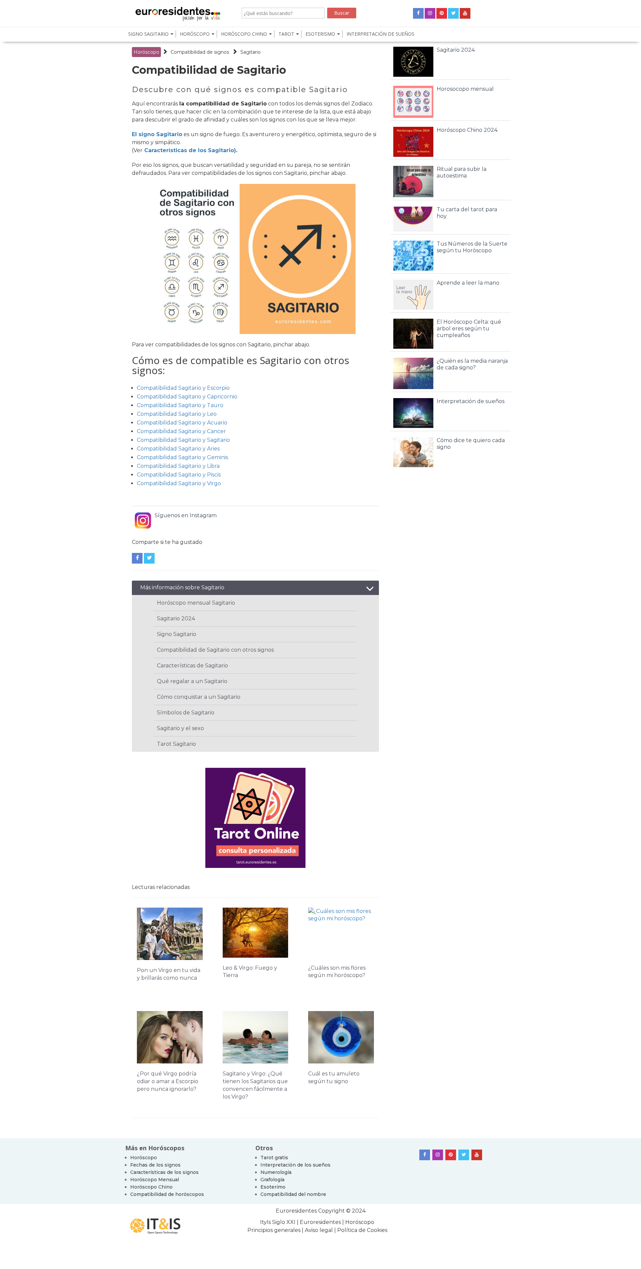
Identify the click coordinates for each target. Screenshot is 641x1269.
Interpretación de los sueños (295, 1165)
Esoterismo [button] (320, 34)
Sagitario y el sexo (180, 728)
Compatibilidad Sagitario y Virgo (179, 483)
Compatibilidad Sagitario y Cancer (181, 431)
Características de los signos (164, 1172)
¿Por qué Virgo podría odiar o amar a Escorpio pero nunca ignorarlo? (167, 1081)
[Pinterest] (441, 13)
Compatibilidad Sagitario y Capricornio (187, 396)
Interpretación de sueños (380, 34)
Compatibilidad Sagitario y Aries (178, 448)
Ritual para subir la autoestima (461, 172)
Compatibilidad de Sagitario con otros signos (215, 650)
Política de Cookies (362, 1230)
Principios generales (274, 1230)
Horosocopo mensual (465, 89)
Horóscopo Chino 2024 (467, 130)
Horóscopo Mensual (154, 1180)
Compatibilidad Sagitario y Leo (177, 414)
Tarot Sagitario (176, 744)
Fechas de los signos (155, 1165)
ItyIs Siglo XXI (277, 1222)
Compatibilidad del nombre (293, 1194)
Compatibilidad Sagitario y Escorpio (183, 388)
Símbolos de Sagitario (185, 712)
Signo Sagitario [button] (148, 34)
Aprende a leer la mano (468, 283)
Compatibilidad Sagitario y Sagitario (183, 440)
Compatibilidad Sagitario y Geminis (182, 457)
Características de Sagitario (192, 665)
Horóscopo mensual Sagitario (196, 603)
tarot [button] (286, 34)
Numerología (275, 1172)
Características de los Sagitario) (190, 150)
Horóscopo (146, 52)
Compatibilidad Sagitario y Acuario (182, 422)
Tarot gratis (274, 1158)
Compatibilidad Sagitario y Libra (178, 466)
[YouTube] (465, 13)
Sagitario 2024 (176, 618)
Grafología (272, 1180)
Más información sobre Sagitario (182, 587)
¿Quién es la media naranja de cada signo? (472, 364)
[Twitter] (453, 13)
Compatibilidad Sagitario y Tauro (180, 405)
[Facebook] (418, 13)
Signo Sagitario (176, 634)
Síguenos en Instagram (186, 515)
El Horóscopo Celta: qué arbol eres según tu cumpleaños (469, 328)
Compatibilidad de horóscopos (167, 1194)
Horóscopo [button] (195, 34)
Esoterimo (272, 1187)
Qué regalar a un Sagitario (192, 681)
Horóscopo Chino (151, 1187)
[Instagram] (430, 13)
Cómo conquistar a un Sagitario (198, 697)
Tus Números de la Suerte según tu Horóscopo (472, 247)
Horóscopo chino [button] (244, 34)
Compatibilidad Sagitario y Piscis (179, 474)
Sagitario (250, 52)
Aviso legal (319, 1230)
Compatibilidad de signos (200, 52)
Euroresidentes (296, 1211)
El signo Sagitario (157, 134)
